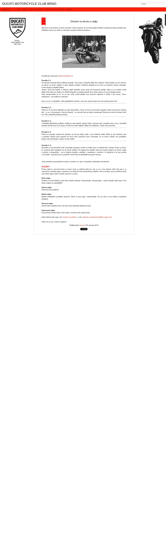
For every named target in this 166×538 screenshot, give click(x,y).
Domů (19, 9)
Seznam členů (50, 9)
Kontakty (68, 9)
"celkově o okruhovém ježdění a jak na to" (97, 217)
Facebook (60, 9)
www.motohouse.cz (66, 76)
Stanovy (26, 9)
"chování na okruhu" (69, 217)
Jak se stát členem (36, 9)
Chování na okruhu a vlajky (84, 21)
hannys (81, 225)
